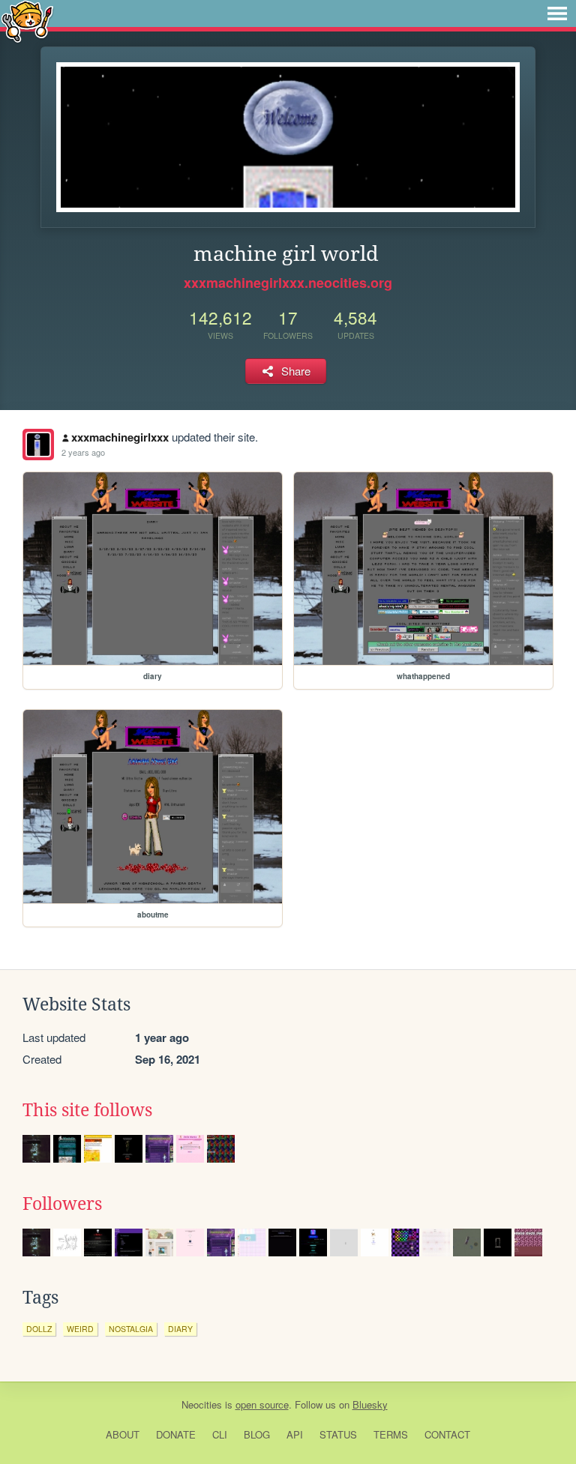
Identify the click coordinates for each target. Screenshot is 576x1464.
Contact (447, 1434)
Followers (62, 1204)
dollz (39, 1328)
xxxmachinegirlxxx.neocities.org (288, 282)
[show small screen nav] (557, 13)
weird (80, 1328)
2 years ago (83, 452)
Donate (176, 1434)
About (123, 1434)
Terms (391, 1434)
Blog (257, 1434)
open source (262, 1404)
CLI (219, 1434)
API (294, 1434)
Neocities (202, 1404)
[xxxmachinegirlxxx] (38, 444)
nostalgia (131, 1328)
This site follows (87, 1110)
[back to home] (27, 20)
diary (180, 1328)
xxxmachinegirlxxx (120, 437)
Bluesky (370, 1404)
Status (338, 1434)
